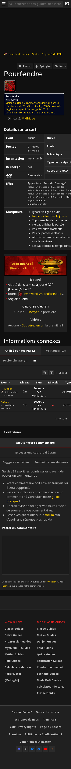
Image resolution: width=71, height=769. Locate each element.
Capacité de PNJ (52, 54)
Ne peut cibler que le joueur (49, 216)
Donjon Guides (46, 641)
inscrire (6, 585)
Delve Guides (13, 635)
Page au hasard (50, 727)
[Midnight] (12, 680)
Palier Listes (13, 673)
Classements (46, 693)
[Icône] (10, 86)
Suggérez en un (33, 325)
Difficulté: (15, 118)
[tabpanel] (35, 395)
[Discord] (19, 749)
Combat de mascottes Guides (52, 667)
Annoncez (49, 719)
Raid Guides (13, 661)
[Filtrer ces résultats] (51, 372)
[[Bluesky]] (32, 749)
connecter (50, 581)
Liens (62, 66)
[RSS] (52, 749)
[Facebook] (39, 749)
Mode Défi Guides (49, 680)
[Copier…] (45, 372)
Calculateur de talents (20, 667)
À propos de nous (27, 719)
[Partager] (67, 4)
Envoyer (33, 312)
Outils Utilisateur (47, 712)
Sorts (35, 54)
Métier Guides (14, 654)
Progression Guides (18, 641)
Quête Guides (46, 654)
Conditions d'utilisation (35, 741)
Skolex (8, 388)
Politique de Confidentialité (43, 734)
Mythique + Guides (17, 648)
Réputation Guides (49, 661)
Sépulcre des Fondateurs (39, 391)
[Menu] (4, 4)
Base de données (18, 54)
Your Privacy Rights (23, 727)
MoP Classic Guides (51, 622)
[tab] (20, 350)
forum (49, 515)
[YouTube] (45, 749)
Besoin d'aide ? (22, 712)
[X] (25, 749)
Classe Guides (14, 628)
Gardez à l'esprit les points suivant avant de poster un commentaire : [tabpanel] (35, 528)
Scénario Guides (48, 673)
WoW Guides (13, 622)
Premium (15, 734)
